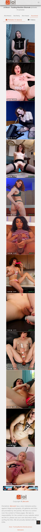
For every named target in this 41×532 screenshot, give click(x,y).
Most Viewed (25, 15)
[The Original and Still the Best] (20, 490)
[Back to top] (38, 522)
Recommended (35, 15)
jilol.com (26, 501)
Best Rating (17, 15)
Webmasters (20, 530)
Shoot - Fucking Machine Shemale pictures (20, 527)
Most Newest (7, 15)
